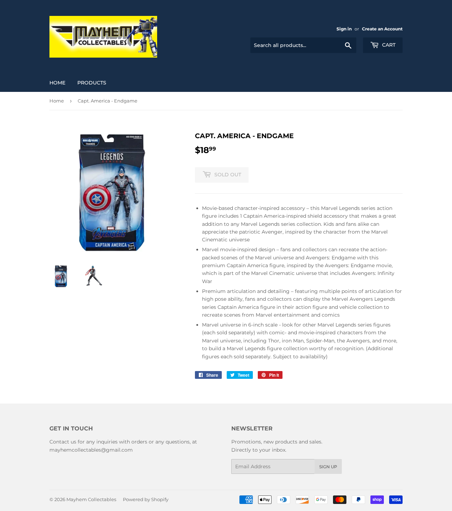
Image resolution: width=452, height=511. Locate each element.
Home (57, 83)
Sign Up (328, 466)
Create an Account (382, 28)
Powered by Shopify (145, 499)
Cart (388, 45)
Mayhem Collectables (91, 499)
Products (91, 83)
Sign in (344, 28)
